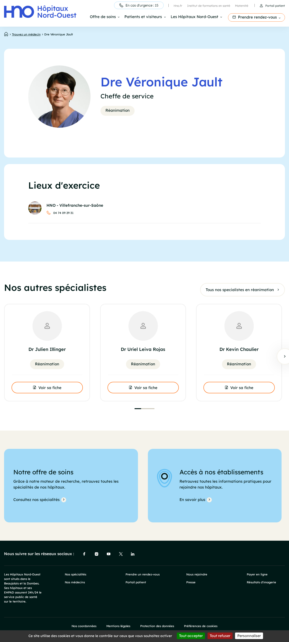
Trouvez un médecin (26, 34)
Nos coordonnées (84, 626)
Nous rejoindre (196, 574)
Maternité (241, 5)
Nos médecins (75, 582)
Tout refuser (220, 635)
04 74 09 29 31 (63, 213)
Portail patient (275, 5)
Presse (191, 582)
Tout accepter (191, 635)
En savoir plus (192, 499)
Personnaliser (249, 635)
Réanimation (117, 110)
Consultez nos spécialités (36, 499)
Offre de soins (103, 17)
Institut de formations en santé (208, 5)
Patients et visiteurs (143, 17)
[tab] (138, 408)
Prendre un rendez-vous (143, 574)
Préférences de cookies (200, 626)
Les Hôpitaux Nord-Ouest (194, 17)
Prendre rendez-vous (257, 17)
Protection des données (157, 626)
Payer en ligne (257, 574)
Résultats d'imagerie (261, 582)
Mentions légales (118, 626)
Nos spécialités (75, 574)
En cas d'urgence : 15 (142, 5)
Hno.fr (178, 5)
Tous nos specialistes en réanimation (240, 289)
